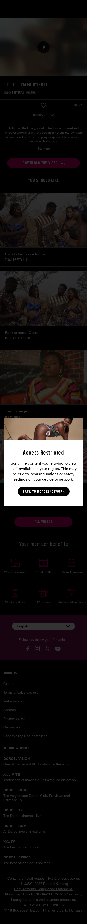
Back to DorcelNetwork (44, 491)
